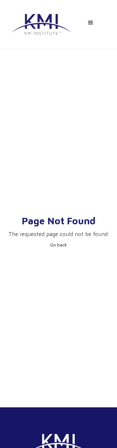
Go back (58, 244)
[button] (90, 23)
